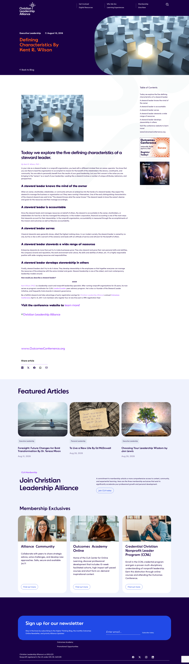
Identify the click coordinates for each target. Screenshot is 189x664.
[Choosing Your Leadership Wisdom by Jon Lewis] (146, 419)
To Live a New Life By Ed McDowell (90, 448)
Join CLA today (105, 490)
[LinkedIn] (153, 657)
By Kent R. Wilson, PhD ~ (31, 164)
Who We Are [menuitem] (111, 4)
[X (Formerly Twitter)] (140, 657)
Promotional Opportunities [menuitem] (67, 646)
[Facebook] (133, 657)
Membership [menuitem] (143, 4)
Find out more (29, 587)
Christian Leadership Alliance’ (92, 295)
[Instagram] (146, 657)
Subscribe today (148, 633)
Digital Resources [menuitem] (86, 7)
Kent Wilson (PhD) (28, 285)
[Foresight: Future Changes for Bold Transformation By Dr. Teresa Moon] (42, 419)
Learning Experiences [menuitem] (115, 7)
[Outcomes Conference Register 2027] (155, 146)
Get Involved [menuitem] (84, 4)
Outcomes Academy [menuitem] (65, 642)
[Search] (167, 4)
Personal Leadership (78, 441)
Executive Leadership (26, 441)
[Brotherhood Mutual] (155, 172)
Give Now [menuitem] (142, 7)
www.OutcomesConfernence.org (43, 348)
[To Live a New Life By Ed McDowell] (94, 419)
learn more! (72, 305)
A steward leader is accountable (153, 106)
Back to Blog (28, 69)
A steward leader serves (149, 110)
